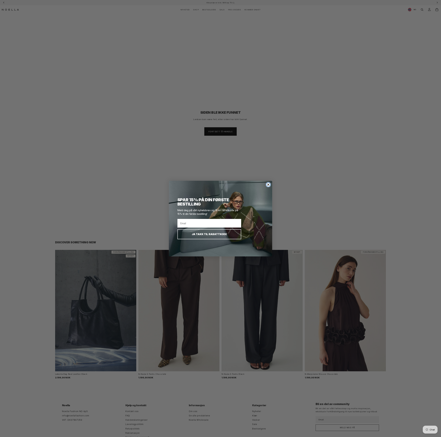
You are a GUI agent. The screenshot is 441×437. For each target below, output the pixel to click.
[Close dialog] (268, 184)
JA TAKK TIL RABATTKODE (209, 234)
